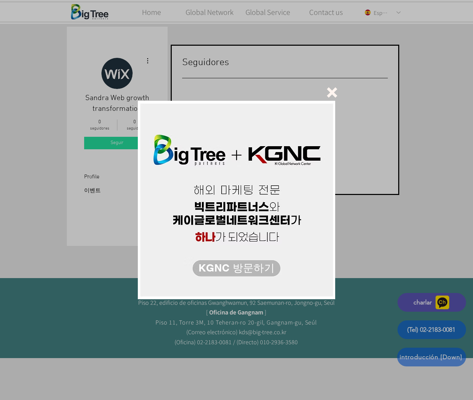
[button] (332, 92)
